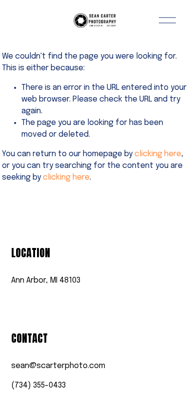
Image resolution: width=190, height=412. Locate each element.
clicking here (157, 154)
